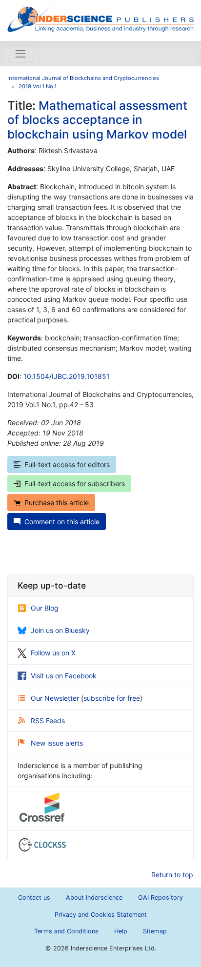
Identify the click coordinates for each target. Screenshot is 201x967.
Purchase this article (56, 502)
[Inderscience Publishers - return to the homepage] (100, 16)
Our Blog (45, 608)
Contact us (34, 897)
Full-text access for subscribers (74, 483)
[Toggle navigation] (20, 53)
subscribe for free (111, 698)
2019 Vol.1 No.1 (38, 86)
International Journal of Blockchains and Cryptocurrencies (83, 78)
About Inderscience (94, 897)
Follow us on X (53, 653)
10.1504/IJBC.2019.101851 (66, 376)
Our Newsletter (56, 698)
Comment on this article (62, 521)
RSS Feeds (48, 720)
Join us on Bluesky (60, 630)
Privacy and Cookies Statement (101, 914)
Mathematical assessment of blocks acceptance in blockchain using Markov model (97, 119)
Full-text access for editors (67, 464)
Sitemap (155, 931)
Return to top (172, 874)
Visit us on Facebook (64, 675)
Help (120, 931)
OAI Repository (160, 897)
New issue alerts (57, 743)
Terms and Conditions (66, 931)
